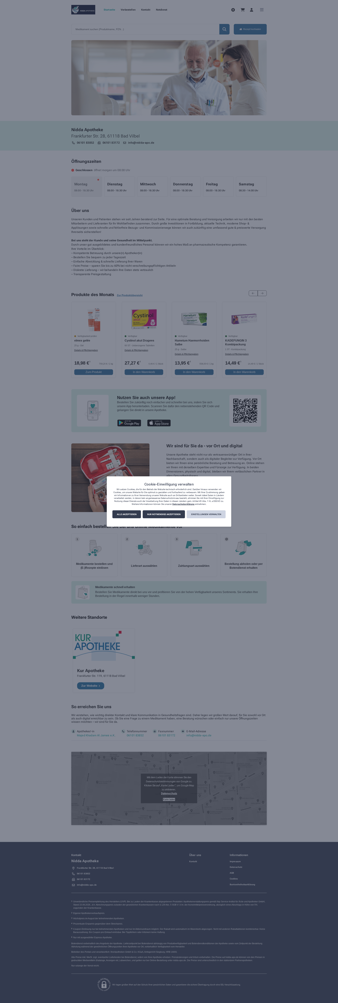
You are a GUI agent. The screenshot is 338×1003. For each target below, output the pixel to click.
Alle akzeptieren (127, 514)
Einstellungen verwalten (206, 514)
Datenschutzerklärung (183, 504)
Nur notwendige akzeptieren (164, 514)
